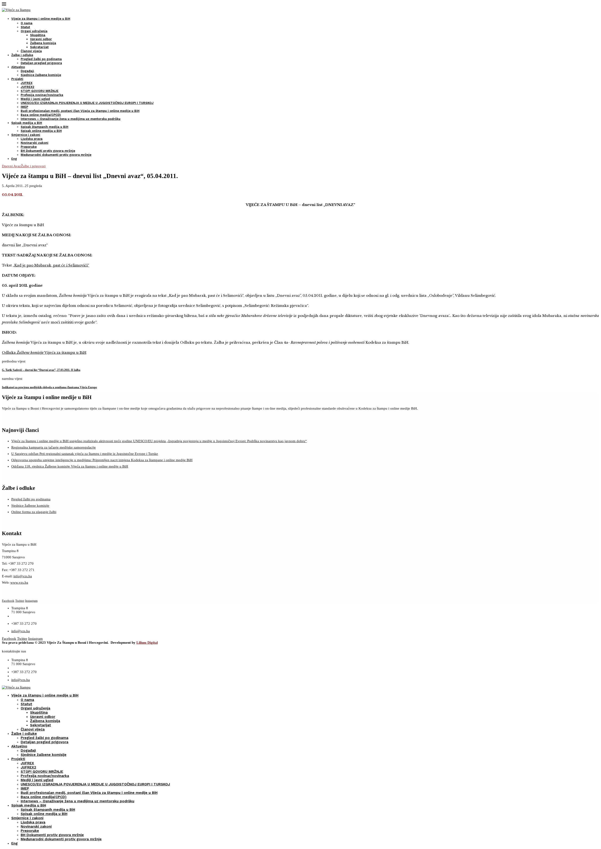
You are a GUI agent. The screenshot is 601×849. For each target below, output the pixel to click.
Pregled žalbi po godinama (41, 59)
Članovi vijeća (31, 51)
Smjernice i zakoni (25, 135)
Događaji (27, 71)
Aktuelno (18, 67)
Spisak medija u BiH (26, 123)
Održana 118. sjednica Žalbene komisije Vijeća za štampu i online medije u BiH (69, 466)
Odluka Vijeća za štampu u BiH (44, 352)
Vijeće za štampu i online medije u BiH (40, 18)
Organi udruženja (34, 31)
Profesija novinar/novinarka (42, 95)
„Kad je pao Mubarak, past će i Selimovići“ (51, 265)
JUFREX (26, 83)
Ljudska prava (31, 139)
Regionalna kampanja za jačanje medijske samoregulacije (53, 447)
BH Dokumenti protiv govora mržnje (48, 150)
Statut (25, 27)
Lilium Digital (147, 642)
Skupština (37, 35)
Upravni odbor (41, 39)
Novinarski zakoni (34, 143)
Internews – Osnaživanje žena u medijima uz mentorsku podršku (70, 119)
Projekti (17, 79)
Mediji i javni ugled (35, 99)
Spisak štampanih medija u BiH (44, 127)
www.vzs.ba (19, 582)
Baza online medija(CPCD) (41, 115)
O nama (26, 23)
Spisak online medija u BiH (41, 131)
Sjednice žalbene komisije (41, 75)
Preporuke (29, 146)
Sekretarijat (39, 47)
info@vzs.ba (22, 576)
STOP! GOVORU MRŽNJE (39, 91)
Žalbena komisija (43, 43)
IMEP (24, 107)
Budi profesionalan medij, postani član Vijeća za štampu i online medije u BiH (80, 111)
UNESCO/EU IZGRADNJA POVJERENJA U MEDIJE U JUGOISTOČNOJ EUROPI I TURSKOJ (87, 103)
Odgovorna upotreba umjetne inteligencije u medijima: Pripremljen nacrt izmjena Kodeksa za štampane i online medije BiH (102, 460)
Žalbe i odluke (22, 55)
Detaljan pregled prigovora (41, 63)
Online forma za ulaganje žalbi (33, 512)
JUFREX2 (27, 87)
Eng (14, 158)
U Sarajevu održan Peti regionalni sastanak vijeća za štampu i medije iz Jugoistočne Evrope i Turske (84, 454)
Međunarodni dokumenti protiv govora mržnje (56, 154)
